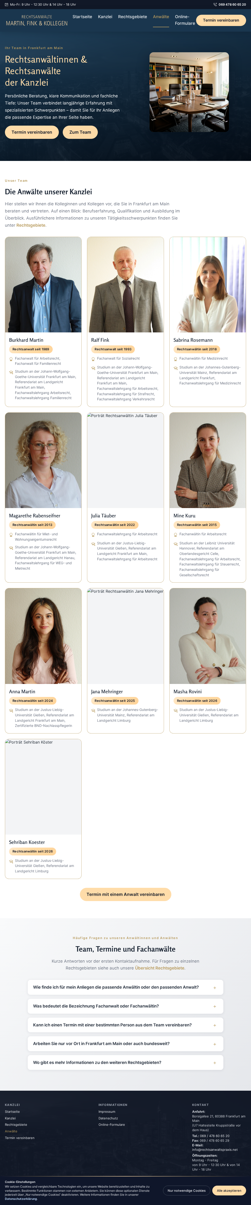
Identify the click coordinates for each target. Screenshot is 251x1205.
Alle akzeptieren (229, 1190)
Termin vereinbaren (221, 20)
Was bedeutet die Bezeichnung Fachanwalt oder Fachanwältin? (96, 1006)
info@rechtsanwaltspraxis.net (215, 1150)
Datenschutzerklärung (21, 1199)
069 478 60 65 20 (232, 4)
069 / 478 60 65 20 (214, 1136)
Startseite (82, 16)
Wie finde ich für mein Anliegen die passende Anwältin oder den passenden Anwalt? (116, 987)
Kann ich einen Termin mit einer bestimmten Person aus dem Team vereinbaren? (112, 1024)
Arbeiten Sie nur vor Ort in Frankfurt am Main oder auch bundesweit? (101, 1043)
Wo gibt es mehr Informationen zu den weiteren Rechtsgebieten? (97, 1062)
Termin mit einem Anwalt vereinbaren (126, 894)
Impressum (107, 1111)
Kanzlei (105, 16)
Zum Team (80, 132)
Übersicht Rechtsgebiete (159, 968)
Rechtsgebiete (132, 16)
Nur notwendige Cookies (187, 1190)
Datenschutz (108, 1118)
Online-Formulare (185, 20)
